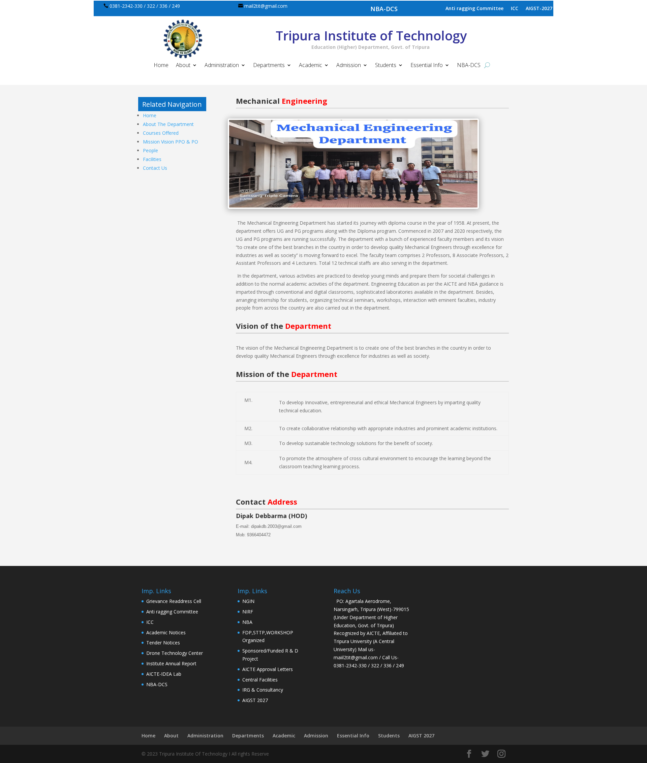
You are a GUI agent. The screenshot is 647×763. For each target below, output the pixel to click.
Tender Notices (163, 642)
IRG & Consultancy (262, 690)
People (150, 150)
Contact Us (155, 168)
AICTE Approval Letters (267, 669)
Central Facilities (260, 679)
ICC (514, 8)
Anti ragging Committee (474, 8)
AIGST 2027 (255, 700)
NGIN (248, 601)
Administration (222, 66)
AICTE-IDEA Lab (163, 674)
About (183, 66)
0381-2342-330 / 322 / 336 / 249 (145, 6)
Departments (269, 66)
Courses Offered (161, 133)
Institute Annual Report (171, 663)
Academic (310, 66)
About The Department (168, 124)
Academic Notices (166, 632)
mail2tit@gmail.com (265, 6)
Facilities (152, 159)
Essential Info (426, 66)
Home (161, 66)
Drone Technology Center (174, 653)
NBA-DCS (384, 9)
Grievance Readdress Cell (173, 601)
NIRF (247, 611)
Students (385, 66)
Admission (348, 66)
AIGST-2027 (539, 8)
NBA (247, 622)
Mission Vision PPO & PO (170, 141)
